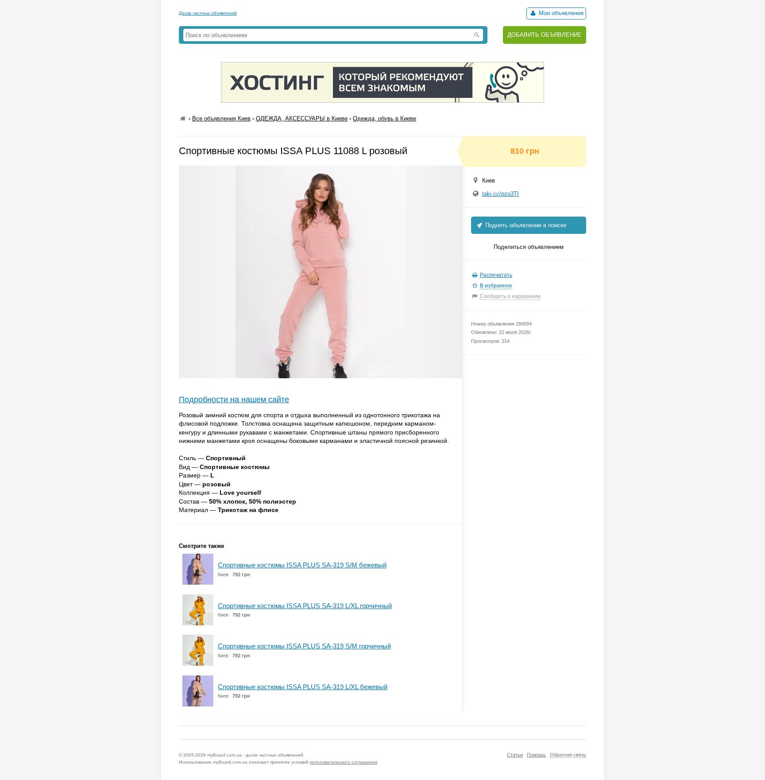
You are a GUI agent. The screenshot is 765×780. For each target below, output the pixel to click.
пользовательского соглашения (343, 762)
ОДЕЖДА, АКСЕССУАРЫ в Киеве (302, 118)
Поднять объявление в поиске (524, 225)
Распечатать (496, 275)
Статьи (515, 754)
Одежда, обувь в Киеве (384, 118)
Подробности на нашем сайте (234, 399)
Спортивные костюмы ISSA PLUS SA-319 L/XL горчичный (305, 605)
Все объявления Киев (221, 118)
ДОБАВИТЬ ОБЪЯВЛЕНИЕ (544, 34)
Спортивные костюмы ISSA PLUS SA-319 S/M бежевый (302, 565)
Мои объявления (560, 13)
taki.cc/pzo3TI (500, 193)
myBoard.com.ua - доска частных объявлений (255, 755)
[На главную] (183, 118)
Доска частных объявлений (208, 13)
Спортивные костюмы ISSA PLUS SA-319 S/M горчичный (304, 646)
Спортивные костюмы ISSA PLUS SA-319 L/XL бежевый (302, 687)
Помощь (536, 754)
